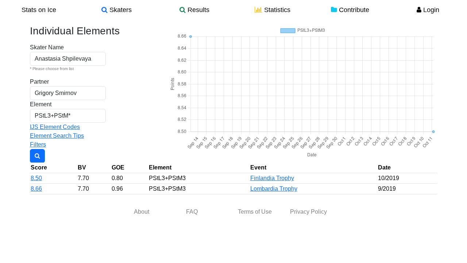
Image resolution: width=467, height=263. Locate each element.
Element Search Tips (57, 136)
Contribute (353, 10)
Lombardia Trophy (273, 189)
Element (40, 104)
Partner (39, 82)
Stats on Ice (39, 10)
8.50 (36, 178)
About (141, 212)
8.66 (36, 189)
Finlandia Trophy (272, 178)
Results (197, 10)
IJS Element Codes (55, 127)
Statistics (276, 10)
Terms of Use (255, 212)
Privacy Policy (308, 212)
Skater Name (47, 47)
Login (430, 10)
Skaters (120, 10)
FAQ (192, 212)
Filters (38, 144)
